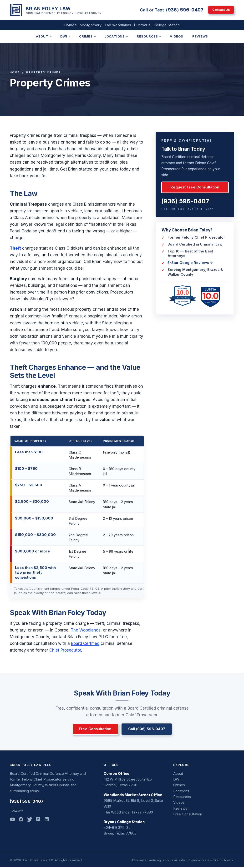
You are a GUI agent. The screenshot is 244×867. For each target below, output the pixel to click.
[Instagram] (38, 820)
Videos (176, 36)
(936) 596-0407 (185, 10)
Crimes (86, 36)
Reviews (200, 36)
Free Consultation (95, 729)
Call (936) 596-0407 (146, 729)
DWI (63, 36)
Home (15, 72)
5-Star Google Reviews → (190, 263)
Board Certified (85, 643)
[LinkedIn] (46, 820)
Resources (147, 36)
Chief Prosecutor (65, 650)
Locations (115, 36)
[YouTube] (12, 820)
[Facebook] (21, 820)
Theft (15, 248)
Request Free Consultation (194, 187)
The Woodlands (86, 630)
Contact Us (221, 9)
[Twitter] (29, 820)
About (42, 36)
